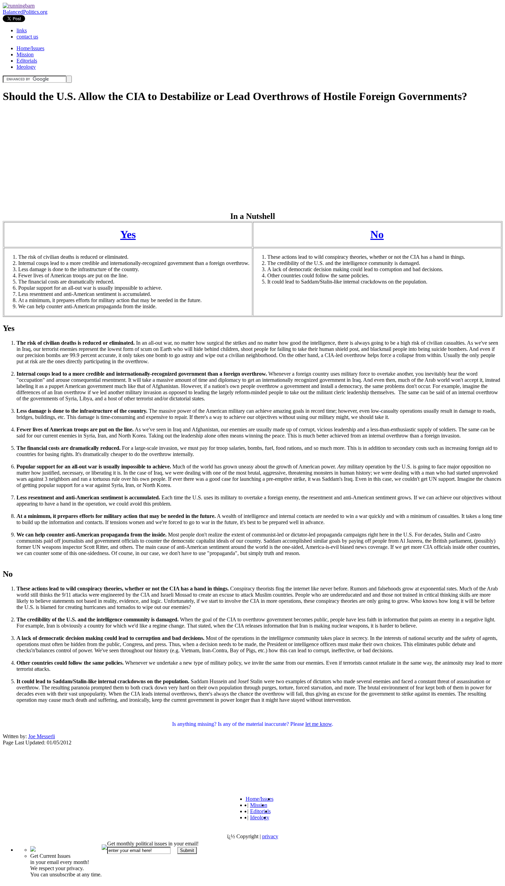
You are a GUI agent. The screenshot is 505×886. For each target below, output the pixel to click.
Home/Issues (30, 48)
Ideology (26, 67)
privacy (270, 836)
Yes (128, 234)
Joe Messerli (41, 736)
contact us (27, 37)
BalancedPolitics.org (25, 12)
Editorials (26, 61)
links (21, 30)
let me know (318, 724)
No (377, 234)
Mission (25, 54)
